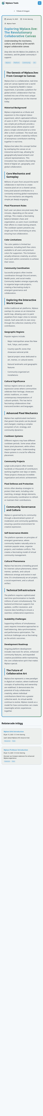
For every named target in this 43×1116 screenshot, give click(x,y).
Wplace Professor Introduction (16, 750)
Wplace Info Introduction (14, 731)
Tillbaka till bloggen (23, 11)
